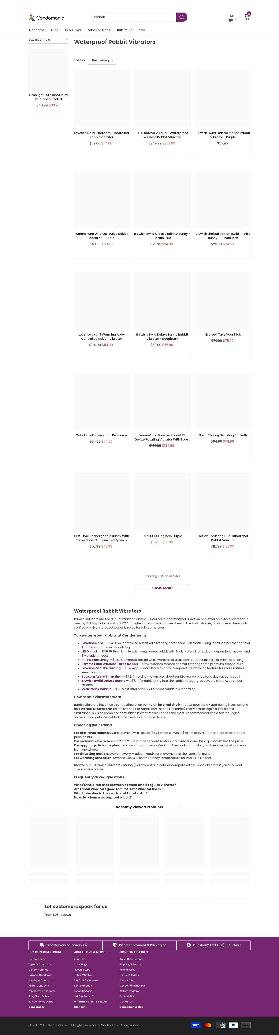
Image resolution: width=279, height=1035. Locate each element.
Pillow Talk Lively (95, 660)
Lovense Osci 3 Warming (101, 668)
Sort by (79, 60)
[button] (102, 60)
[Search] (139, 17)
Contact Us (109, 1025)
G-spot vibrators (205, 765)
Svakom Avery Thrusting (101, 676)
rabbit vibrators (108, 765)
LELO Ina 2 (89, 651)
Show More (162, 588)
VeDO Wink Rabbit (96, 689)
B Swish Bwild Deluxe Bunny (103, 681)
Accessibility (129, 1025)
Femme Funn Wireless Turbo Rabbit (110, 664)
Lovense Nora (92, 643)
